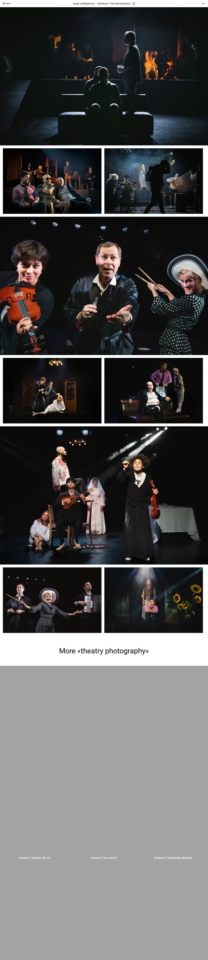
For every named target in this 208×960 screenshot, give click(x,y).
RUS (203, 3)
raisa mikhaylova (83, 3)
